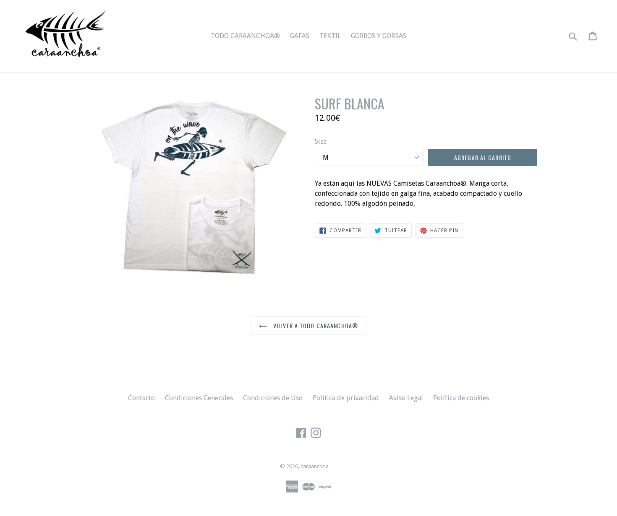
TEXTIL (330, 36)
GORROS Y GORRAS (378, 36)
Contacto (141, 398)
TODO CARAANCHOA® (245, 36)
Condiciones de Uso (273, 398)
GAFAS (299, 36)
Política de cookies (461, 398)
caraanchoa (315, 466)
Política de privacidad (346, 398)
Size (321, 141)
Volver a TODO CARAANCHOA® (315, 325)
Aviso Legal (406, 398)
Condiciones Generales (199, 398)
